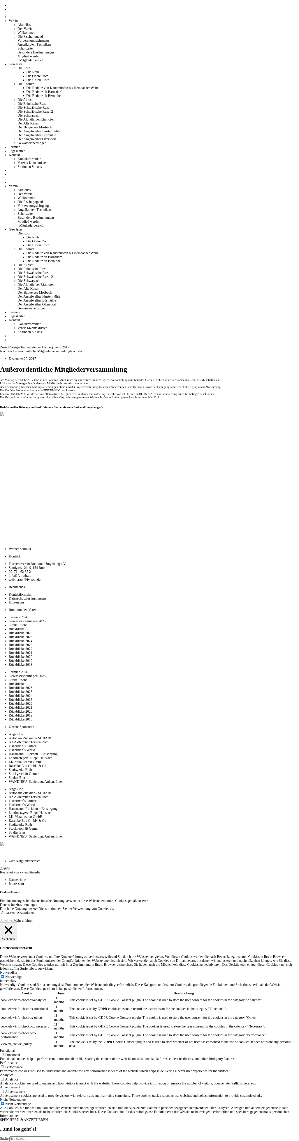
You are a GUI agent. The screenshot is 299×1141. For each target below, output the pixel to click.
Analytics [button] (6, 1075)
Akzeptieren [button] (25, 912)
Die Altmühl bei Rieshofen (36, 119)
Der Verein (25, 28)
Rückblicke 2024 (20, 641)
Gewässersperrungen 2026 (27, 621)
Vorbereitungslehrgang (33, 40)
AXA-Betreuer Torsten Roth (28, 742)
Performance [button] (9, 1063)
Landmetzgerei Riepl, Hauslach (30, 758)
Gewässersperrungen (32, 143)
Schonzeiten (26, 48)
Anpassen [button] (8, 912)
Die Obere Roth (37, 76)
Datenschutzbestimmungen (18, 905)
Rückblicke (17, 629)
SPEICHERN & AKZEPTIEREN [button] (24, 1119)
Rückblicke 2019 (20, 660)
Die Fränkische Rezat (32, 103)
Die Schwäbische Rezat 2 (35, 111)
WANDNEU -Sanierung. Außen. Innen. (36, 781)
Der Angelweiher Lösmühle (37, 135)
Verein (13, 21)
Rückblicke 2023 (20, 645)
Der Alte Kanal (28, 123)
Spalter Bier (17, 777)
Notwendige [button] (8, 972)
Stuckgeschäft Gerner (24, 773)
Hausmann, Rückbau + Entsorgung (33, 754)
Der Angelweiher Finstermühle (39, 131)
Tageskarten (17, 151)
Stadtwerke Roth (20, 770)
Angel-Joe (16, 734)
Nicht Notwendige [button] (13, 1099)
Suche (4, 1138)
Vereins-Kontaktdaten (32, 163)
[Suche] (52, 1139)
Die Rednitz (26, 84)
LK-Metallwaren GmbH (25, 762)
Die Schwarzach (29, 115)
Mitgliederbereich (31, 60)
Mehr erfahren (23, 920)
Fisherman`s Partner (22, 746)
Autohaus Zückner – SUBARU (31, 738)
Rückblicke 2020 (20, 656)
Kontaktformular (29, 159)
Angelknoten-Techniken (34, 44)
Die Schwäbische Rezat (34, 107)
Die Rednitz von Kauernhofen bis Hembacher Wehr (62, 88)
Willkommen (26, 32)
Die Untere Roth (37, 80)
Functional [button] (7, 1050)
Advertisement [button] (10, 1087)
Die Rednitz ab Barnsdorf (44, 92)
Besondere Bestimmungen (36, 52)
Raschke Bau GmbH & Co (27, 766)
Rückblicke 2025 (20, 637)
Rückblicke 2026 (20, 633)
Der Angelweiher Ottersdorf (37, 139)
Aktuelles (24, 25)
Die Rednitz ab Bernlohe (43, 96)
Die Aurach (25, 99)
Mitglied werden (29, 56)
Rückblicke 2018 (20, 664)
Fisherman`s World (22, 750)
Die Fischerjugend (30, 36)
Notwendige (13, 977)
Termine (14, 147)
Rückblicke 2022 (20, 649)
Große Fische (18, 625)
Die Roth (24, 68)
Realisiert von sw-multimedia (20, 872)
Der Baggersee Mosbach (35, 127)
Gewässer (15, 64)
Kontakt (14, 155)
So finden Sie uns (30, 167)
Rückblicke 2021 (20, 653)
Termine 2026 (18, 617)
